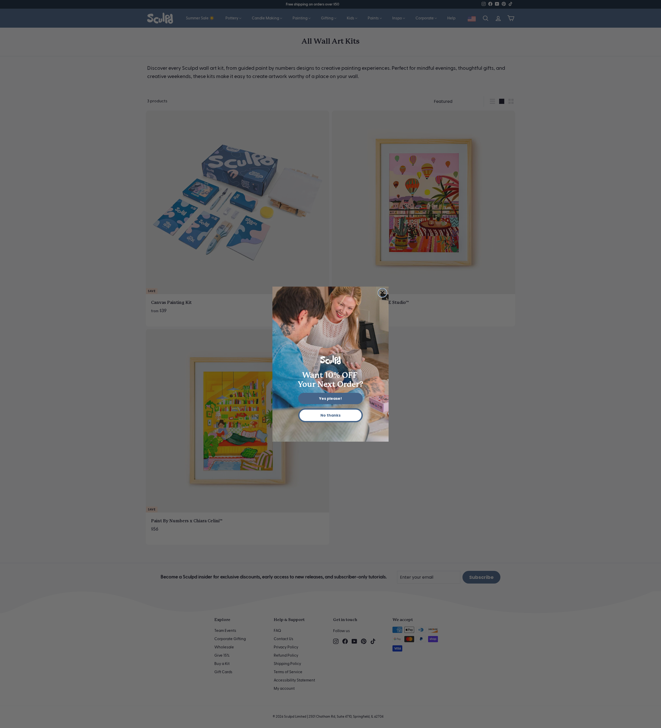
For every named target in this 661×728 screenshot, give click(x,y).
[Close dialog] (382, 293)
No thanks (330, 415)
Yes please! (330, 398)
